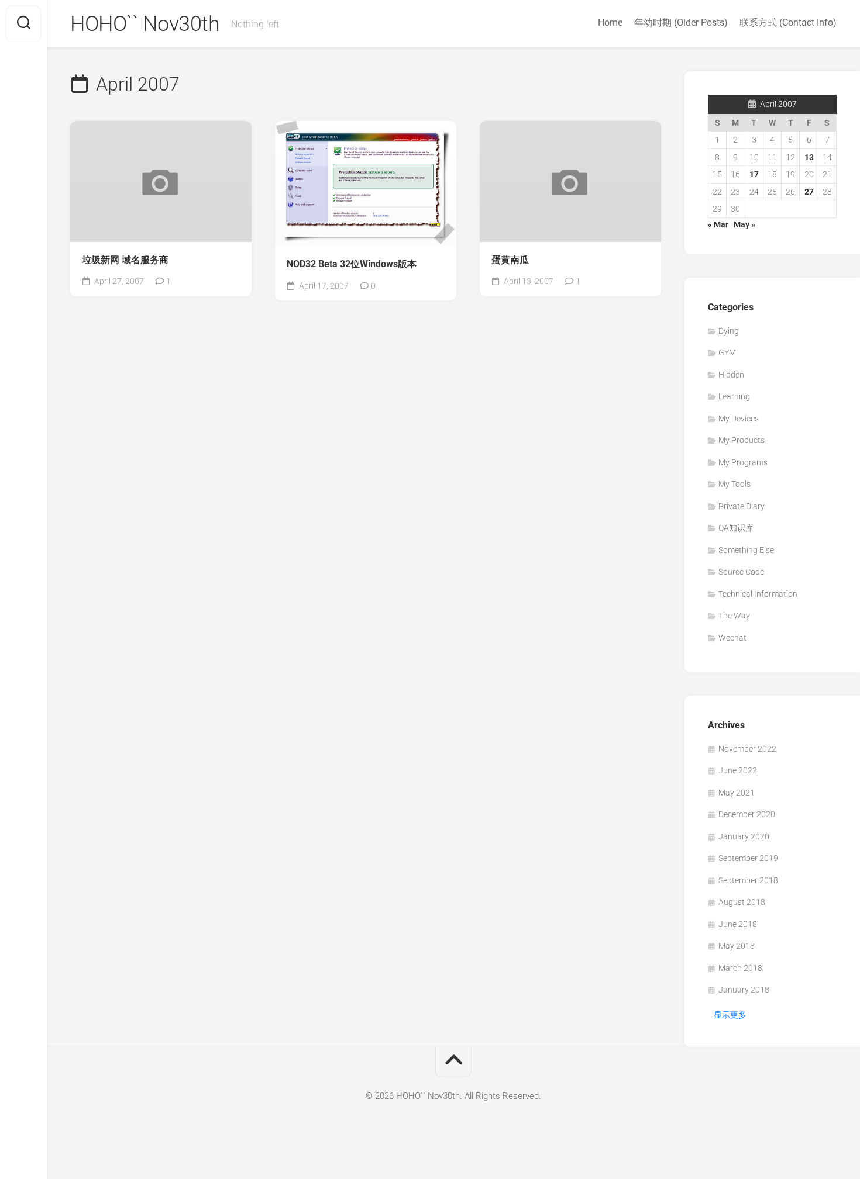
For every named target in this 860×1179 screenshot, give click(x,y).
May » (744, 224)
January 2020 (743, 836)
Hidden (731, 374)
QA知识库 (736, 528)
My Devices (738, 418)
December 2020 (746, 814)
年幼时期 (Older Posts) (681, 22)
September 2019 (748, 858)
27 (809, 191)
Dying (728, 331)
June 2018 (737, 924)
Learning (734, 396)
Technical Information (757, 594)
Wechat (732, 637)
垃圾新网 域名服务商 (125, 259)
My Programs (743, 462)
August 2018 (741, 902)
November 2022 (747, 748)
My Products (741, 440)
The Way (734, 615)
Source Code (741, 571)
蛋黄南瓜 (510, 259)
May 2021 (736, 792)
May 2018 (736, 945)
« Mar (718, 224)
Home (610, 22)
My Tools (734, 484)
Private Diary (741, 506)
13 (809, 157)
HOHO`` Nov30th (144, 24)
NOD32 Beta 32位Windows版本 (352, 263)
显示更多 (730, 1014)
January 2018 (743, 989)
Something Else (746, 550)
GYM (727, 352)
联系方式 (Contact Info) (788, 22)
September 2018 (748, 880)
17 (754, 174)
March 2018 (740, 968)
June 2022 (737, 770)
